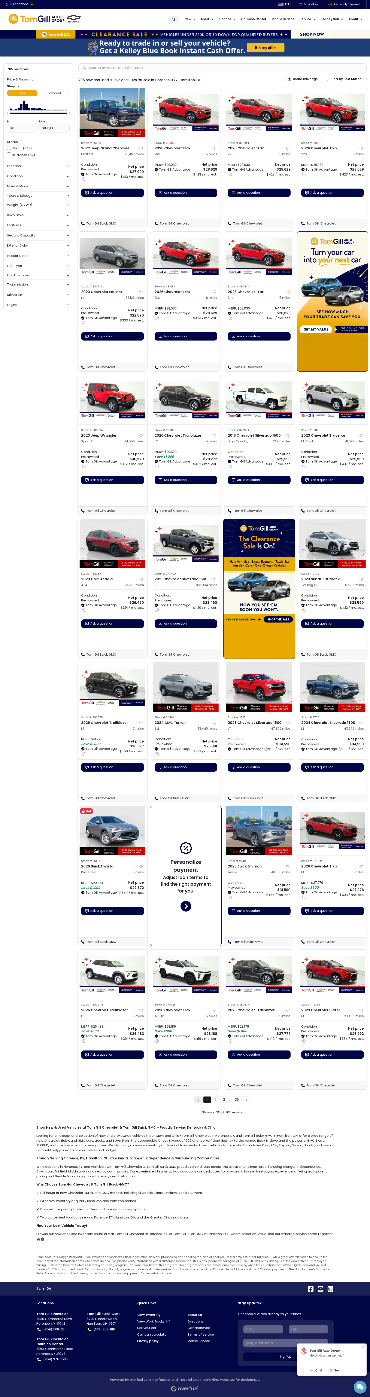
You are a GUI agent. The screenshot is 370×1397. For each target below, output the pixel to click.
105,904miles (206, 585)
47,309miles (281, 728)
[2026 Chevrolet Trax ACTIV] (186, 974)
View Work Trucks (150, 1321)
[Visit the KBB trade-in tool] (185, 47)
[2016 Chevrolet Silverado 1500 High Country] (259, 399)
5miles (211, 154)
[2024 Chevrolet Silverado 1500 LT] (332, 687)
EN (287, 4)
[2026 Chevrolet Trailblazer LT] (186, 399)
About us (195, 1314)
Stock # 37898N (165, 1004)
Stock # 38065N (92, 717)
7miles (138, 728)
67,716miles (354, 585)
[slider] (7, 113)
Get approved (199, 1328)
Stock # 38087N (238, 1004)
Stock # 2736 (310, 717)
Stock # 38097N (92, 1004)
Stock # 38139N (238, 143)
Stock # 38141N (311, 143)
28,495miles (354, 1016)
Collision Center (253, 19)
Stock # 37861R (311, 861)
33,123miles (134, 297)
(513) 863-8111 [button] (104, 1329)
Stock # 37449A (165, 574)
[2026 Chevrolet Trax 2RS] (186, 112)
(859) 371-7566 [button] (55, 1359)
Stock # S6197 (90, 861)
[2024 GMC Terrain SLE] (186, 687)
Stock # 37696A (238, 430)
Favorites (311, 4)
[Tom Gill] (46, 19)
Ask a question (101, 192)
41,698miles (354, 441)
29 (237, 1099)
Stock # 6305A (91, 574)
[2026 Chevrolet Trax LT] (332, 830)
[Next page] (246, 1099)
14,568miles (134, 441)
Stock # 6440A (165, 717)
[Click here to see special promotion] (185, 34)
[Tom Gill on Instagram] (329, 1288)
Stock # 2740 (237, 861)
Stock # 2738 (310, 574)
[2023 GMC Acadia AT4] (112, 543)
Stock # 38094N (239, 286)
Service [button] (305, 19)
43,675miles (354, 728)
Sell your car (146, 1328)
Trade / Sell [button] (330, 19)
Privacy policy (147, 1341)
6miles (138, 872)
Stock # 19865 (310, 430)
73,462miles (134, 154)
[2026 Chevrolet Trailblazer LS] (112, 974)
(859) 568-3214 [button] (55, 1329)
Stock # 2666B (91, 143)
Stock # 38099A (92, 430)
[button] (20, 4)
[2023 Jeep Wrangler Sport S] (112, 399)
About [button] (353, 19)
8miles (358, 154)
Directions (195, 1321)
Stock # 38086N (165, 430)
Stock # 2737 (237, 717)
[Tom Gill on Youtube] (319, 1288)
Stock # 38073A (92, 286)
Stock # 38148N (165, 286)
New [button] (188, 19)
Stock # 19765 (310, 1004)
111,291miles (135, 585)
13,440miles (207, 728)
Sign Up (285, 1356)
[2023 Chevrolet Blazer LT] (332, 974)
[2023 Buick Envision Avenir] (259, 830)
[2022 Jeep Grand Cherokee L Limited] (112, 112)
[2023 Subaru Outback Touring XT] (332, 543)
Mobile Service (283, 19)
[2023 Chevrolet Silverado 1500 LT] (259, 687)
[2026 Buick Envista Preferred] (112, 830)
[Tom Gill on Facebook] (309, 1288)
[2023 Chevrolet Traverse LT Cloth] (332, 399)
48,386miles (281, 872)
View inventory (148, 1314)
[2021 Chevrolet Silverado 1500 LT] (186, 543)
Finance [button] (225, 19)
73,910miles (281, 441)
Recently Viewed (347, 4)
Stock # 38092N (165, 143)
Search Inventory (173, 19)
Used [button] (205, 19)
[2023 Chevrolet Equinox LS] (112, 256)
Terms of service (201, 1334)
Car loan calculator (152, 1334)
